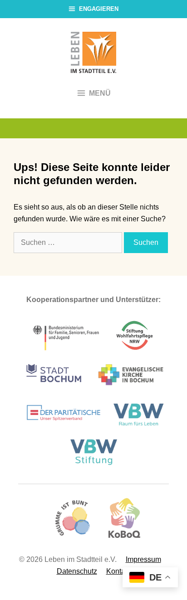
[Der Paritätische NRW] (63, 427)
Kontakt (118, 571)
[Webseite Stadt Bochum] (54, 389)
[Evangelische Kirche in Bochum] (131, 389)
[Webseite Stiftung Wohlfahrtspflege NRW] (134, 350)
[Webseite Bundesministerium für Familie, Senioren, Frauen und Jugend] (66, 350)
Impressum (143, 559)
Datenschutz (77, 571)
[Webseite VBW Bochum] (140, 427)
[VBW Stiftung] (93, 463)
